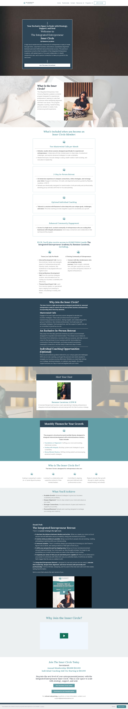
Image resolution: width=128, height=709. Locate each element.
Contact (73, 3)
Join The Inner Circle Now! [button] (47, 65)
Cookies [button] (42, 706)
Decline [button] (113, 706)
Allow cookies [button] (121, 706)
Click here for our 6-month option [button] (64, 691)
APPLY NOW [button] (99, 3)
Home (59, 3)
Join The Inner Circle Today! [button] (64, 685)
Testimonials (65, 3)
